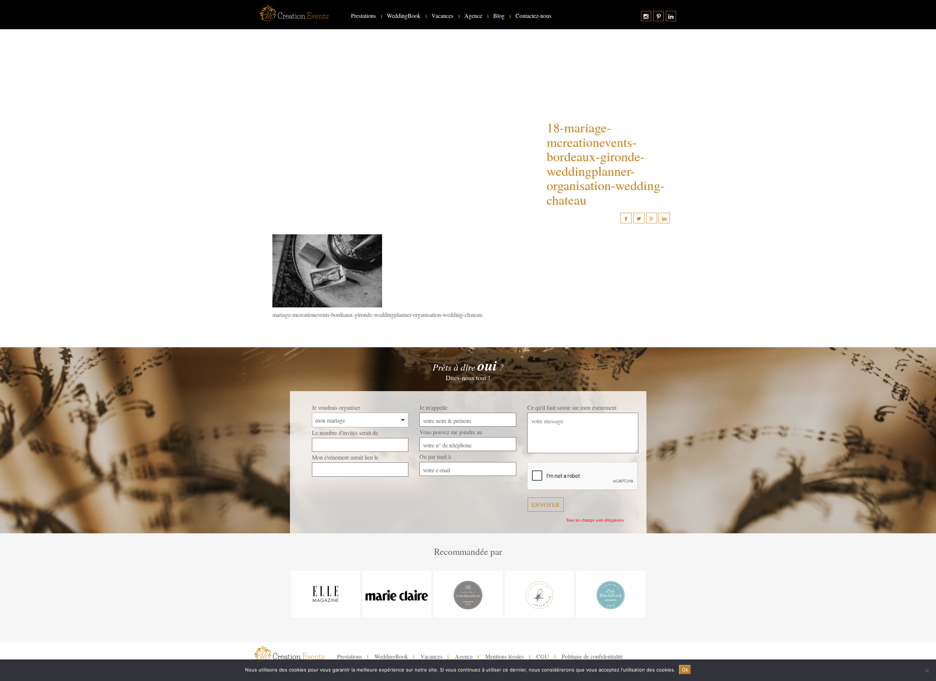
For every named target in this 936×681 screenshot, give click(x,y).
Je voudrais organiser (336, 407)
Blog (499, 16)
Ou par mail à (435, 456)
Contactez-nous (533, 16)
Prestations (363, 16)
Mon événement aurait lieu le (345, 457)
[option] (325, 594)
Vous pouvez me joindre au (450, 431)
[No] (927, 670)
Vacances (442, 16)
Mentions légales (504, 656)
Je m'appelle (433, 407)
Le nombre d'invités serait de (345, 432)
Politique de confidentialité (592, 656)
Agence (473, 16)
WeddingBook (403, 16)
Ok (685, 670)
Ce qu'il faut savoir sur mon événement (571, 407)
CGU (542, 656)
